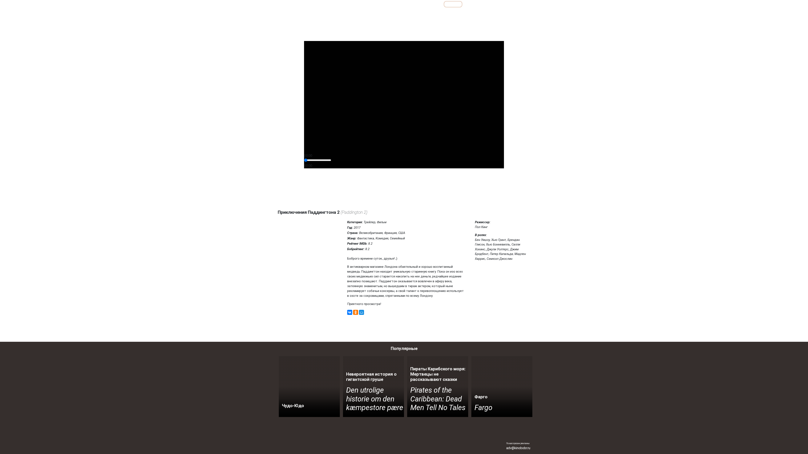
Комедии (443, 13)
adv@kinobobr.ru (518, 448)
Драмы (426, 13)
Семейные (484, 13)
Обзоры (390, 4)
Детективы (408, 13)
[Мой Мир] (361, 312)
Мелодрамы (463, 13)
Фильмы (453, 4)
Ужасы (501, 13)
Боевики (389, 13)
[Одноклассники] (355, 312)
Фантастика (520, 13)
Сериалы (507, 4)
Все (434, 4)
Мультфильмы (480, 4)
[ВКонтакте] (349, 312)
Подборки (413, 4)
